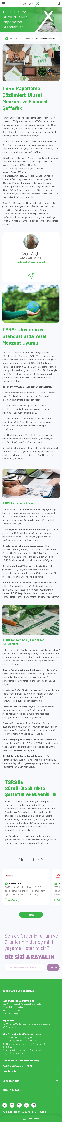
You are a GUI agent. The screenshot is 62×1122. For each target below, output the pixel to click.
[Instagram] (12, 1105)
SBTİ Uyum (7, 1047)
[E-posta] (33, 1105)
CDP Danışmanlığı (10, 1013)
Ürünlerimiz (9, 1071)
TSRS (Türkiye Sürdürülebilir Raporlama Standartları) (26, 1023)
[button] (31, 990)
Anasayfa (13, 38)
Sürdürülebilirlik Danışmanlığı (18, 1000)
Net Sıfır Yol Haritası (11, 1010)
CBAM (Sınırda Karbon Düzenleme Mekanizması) (23, 1044)
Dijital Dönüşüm (11, 1090)
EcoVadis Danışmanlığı (12, 1007)
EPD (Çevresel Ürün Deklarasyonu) (17, 1037)
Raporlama (25, 38)
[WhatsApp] (26, 1105)
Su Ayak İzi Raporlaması (13, 1053)
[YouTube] (19, 1105)
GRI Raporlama (9, 1027)
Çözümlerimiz (10, 1080)
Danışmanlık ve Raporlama (18, 990)
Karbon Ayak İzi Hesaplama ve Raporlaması (22, 1050)
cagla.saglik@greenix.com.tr (31, 262)
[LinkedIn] (4, 1105)
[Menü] (3, 3)
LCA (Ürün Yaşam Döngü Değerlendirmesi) (20, 1040)
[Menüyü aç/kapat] (57, 990)
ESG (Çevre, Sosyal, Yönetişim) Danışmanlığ (21, 1004)
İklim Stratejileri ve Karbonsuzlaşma (21, 1034)
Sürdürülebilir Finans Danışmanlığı (20, 1060)
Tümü (31, 914)
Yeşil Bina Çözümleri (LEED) (17, 1066)
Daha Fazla (12, 900)
